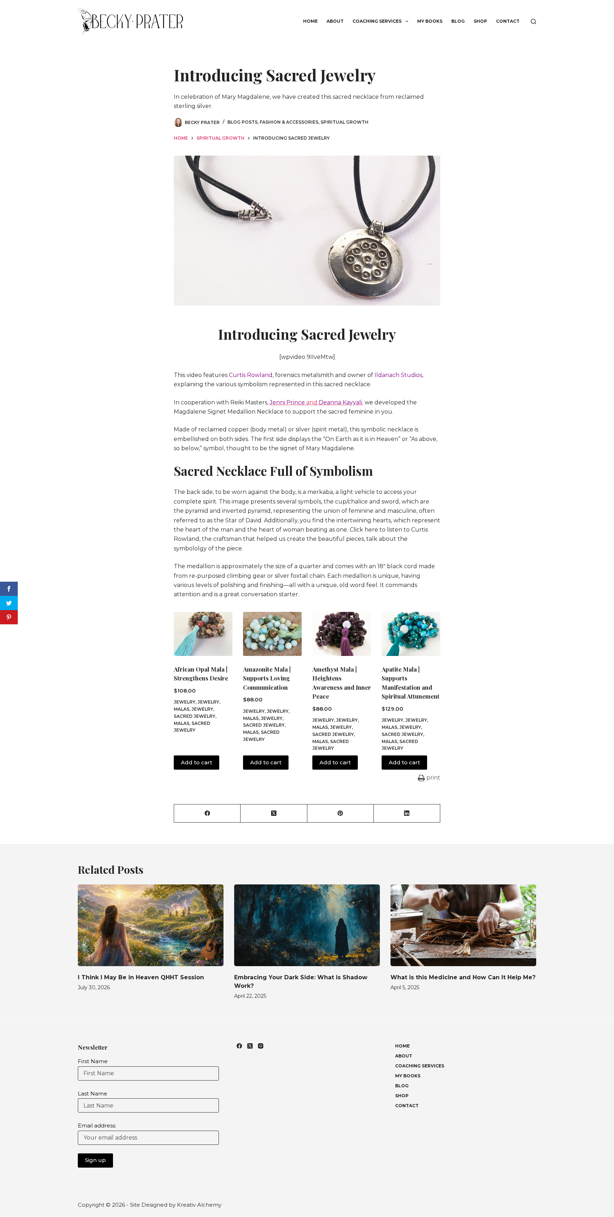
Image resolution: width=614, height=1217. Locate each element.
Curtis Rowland (251, 375)
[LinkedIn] (407, 813)
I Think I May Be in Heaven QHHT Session (141, 977)
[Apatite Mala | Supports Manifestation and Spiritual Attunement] (411, 634)
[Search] (533, 21)
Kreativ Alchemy (199, 1204)
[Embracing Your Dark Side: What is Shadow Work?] (307, 925)
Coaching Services (377, 21)
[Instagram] (260, 1046)
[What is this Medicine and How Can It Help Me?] (463, 925)
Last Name (92, 1093)
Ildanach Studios (398, 375)
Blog (458, 21)
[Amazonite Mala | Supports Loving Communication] (272, 634)
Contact (507, 21)
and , (316, 402)
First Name (93, 1061)
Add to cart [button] (196, 762)
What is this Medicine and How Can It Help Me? (463, 977)
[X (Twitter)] (274, 813)
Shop (480, 21)
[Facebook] (207, 813)
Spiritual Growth (344, 122)
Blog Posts (242, 122)
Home (310, 21)
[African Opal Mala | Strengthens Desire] (203, 634)
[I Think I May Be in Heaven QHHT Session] (150, 925)
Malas (181, 723)
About (335, 21)
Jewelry (184, 702)
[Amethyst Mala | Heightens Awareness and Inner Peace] (341, 634)
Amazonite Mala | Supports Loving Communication (267, 678)
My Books (429, 21)
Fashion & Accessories (289, 122)
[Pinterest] (340, 813)
